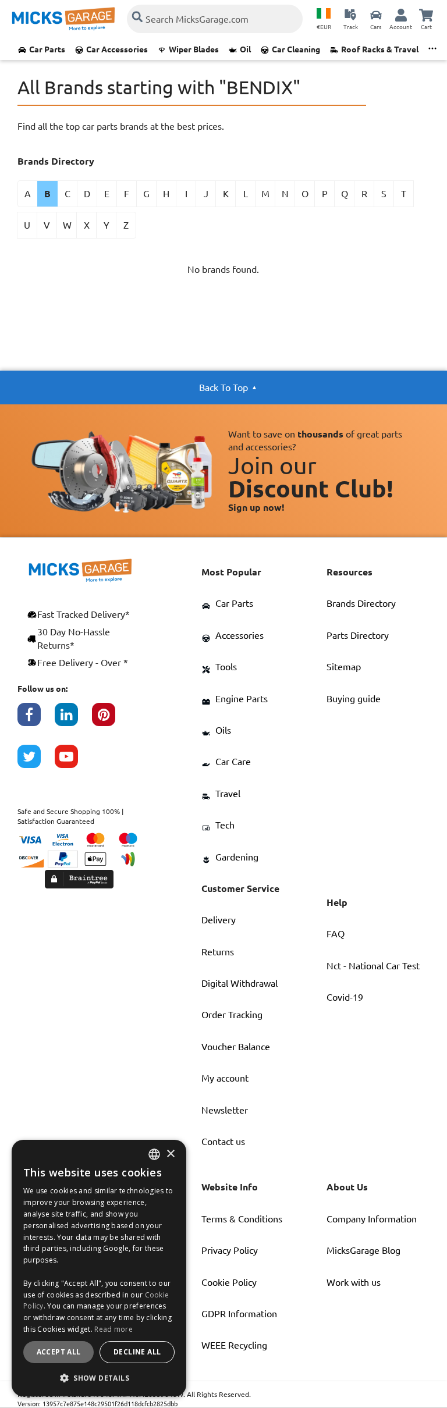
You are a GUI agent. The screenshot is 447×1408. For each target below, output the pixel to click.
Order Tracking (231, 1014)
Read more (113, 1329)
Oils (223, 730)
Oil (245, 49)
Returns (217, 952)
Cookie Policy (229, 1282)
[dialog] (99, 1268)
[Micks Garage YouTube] (73, 762)
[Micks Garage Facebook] (36, 720)
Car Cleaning (296, 49)
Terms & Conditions (241, 1219)
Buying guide (354, 699)
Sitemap (344, 667)
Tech (225, 825)
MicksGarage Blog (363, 1250)
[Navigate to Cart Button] (426, 15)
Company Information (372, 1219)
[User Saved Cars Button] (376, 15)
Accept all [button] (59, 1352)
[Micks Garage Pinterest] (110, 720)
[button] (99, 1378)
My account (225, 1078)
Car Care (233, 761)
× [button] (170, 1154)
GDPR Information (239, 1314)
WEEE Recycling (234, 1345)
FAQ (336, 934)
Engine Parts (241, 699)
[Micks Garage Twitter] (36, 762)
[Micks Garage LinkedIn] (73, 720)
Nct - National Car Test (373, 966)
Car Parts (47, 49)
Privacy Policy (229, 1250)
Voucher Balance (235, 1046)
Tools (226, 667)
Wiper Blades (194, 49)
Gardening (236, 857)
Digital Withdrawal (239, 983)
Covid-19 (345, 997)
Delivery (218, 920)
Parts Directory (358, 635)
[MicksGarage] (63, 19)
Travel (227, 793)
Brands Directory (361, 603)
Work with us (354, 1282)
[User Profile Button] (401, 15)
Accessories (239, 635)
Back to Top (223, 387)
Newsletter (224, 1110)
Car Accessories (117, 49)
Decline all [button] (137, 1352)
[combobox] (154, 1154)
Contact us (223, 1141)
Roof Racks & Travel (379, 49)
